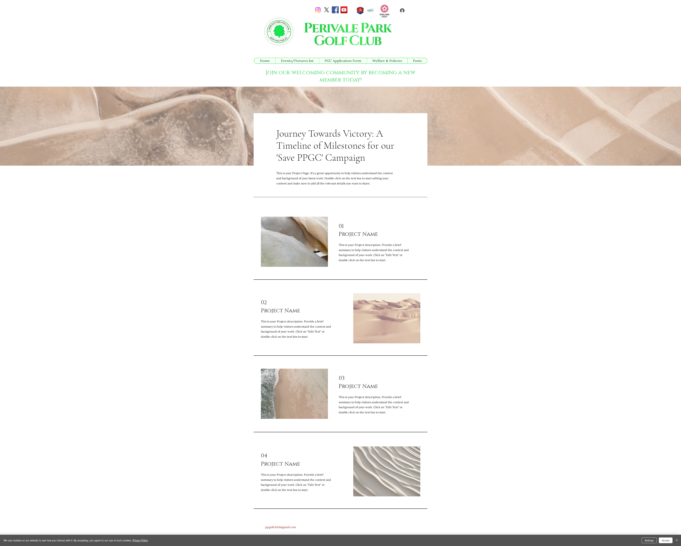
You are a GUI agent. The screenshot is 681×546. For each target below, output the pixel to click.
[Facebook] (335, 9)
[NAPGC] (370, 10)
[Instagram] (317, 9)
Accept (665, 540)
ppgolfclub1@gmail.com (280, 527)
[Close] (677, 540)
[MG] (360, 10)
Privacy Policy (140, 540)
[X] (326, 9)
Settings (649, 540)
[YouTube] (343, 9)
